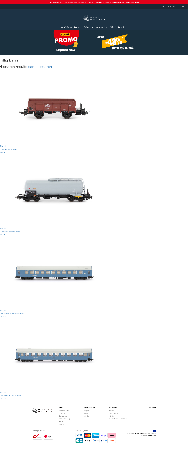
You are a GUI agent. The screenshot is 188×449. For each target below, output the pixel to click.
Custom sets (88, 27)
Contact (121, 27)
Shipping (111, 416)
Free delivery (54, 2)
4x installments (118, 2)
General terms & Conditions (118, 419)
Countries (77, 27)
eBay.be (86, 416)
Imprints (111, 411)
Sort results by (5, 71)
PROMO (113, 27)
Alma (137, 2)
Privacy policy (113, 413)
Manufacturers (66, 27)
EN (183, 6)
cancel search (40, 66)
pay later (100, 2)
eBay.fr (86, 413)
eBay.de (86, 411)
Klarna (130, 2)
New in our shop (101, 27)
